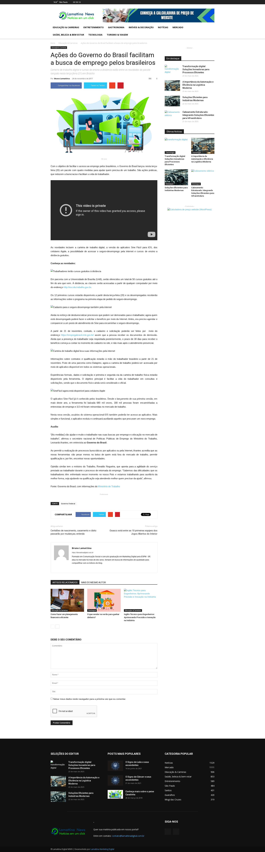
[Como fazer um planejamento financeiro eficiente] (67, 600)
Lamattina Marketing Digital (102, 849)
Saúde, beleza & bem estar (68, 34)
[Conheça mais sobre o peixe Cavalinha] (115, 794)
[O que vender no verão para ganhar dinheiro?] (104, 600)
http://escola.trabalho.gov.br (77, 287)
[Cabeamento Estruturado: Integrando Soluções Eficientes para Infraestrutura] (172, 115)
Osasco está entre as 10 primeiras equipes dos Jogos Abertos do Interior (133, 532)
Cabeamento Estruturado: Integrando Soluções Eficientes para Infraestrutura (198, 115)
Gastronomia (116, 27)
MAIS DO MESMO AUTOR (93, 582)
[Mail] (207, 2)
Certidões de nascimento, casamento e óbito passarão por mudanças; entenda (73, 532)
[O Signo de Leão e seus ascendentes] (115, 766)
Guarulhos (170, 794)
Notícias (163, 27)
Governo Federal (68, 503)
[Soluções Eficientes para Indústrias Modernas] (172, 101)
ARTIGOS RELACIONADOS (65, 582)
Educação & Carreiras (66, 27)
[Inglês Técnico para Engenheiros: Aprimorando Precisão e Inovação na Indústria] (140, 600)
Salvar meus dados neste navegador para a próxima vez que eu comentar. (89, 699)
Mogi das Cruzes (173, 799)
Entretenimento (93, 27)
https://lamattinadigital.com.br (82, 552)
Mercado (178, 27)
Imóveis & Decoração (141, 27)
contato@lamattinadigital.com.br (128, 835)
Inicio (53, 43)
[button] (210, 31)
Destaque (92, 610)
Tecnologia (95, 34)
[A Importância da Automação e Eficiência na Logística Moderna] (172, 85)
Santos (168, 790)
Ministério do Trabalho (109, 486)
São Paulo (170, 785)
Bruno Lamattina (62, 78)
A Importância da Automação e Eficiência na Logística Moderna (197, 85)
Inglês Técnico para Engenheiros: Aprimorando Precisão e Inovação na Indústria (140, 617)
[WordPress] (212, 2)
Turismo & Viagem (117, 34)
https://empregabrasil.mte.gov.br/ (77, 335)
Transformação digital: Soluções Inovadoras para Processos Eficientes (195, 69)
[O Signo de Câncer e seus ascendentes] (115, 780)
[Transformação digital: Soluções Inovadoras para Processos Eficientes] (172, 70)
